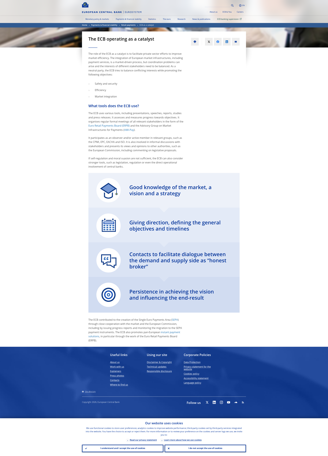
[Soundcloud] (236, 402)
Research (182, 19)
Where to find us (119, 385)
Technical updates (156, 367)
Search (232, 5)
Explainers (115, 371)
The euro (167, 19)
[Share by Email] (236, 42)
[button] (237, 5)
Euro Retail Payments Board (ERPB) (109, 126)
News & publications (201, 19)
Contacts (114, 380)
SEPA (175, 320)
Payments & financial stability (128, 19)
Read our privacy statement (143, 440)
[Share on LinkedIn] (227, 42)
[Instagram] (221, 402)
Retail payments (128, 25)
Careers (240, 12)
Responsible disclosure (159, 371)
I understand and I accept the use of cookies (122, 448)
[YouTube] (228, 402)
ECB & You (227, 12)
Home (84, 25)
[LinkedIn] (214, 402)
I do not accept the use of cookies (205, 448)
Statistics (152, 19)
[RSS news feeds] (243, 402)
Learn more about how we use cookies (183, 440)
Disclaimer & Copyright (159, 362)
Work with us (117, 367)
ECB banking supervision (228, 19)
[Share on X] (209, 42)
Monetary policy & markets (97, 19)
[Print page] (195, 42)
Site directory (90, 392)
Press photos (117, 376)
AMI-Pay (129, 130)
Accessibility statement (196, 378)
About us (213, 12)
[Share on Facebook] (218, 42)
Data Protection (192, 362)
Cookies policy (191, 374)
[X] (207, 402)
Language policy (192, 383)
